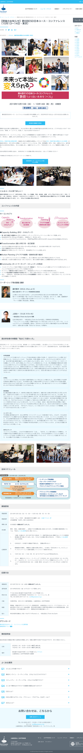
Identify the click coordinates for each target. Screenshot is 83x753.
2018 (77, 52)
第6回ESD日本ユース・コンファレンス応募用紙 (14, 624)
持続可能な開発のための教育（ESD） (24, 35)
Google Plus (15, 30)
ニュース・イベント (45, 8)
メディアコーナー (67, 8)
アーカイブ (79, 57)
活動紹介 (56, 8)
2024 (77, 42)
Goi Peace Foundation (39, 751)
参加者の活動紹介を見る (35, 123)
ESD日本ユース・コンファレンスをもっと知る (35, 161)
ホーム (39, 737)
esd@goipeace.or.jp (35, 596)
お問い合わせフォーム (35, 717)
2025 (77, 40)
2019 (77, 50)
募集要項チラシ (4, 626)
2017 (77, 53)
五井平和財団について (31, 8)
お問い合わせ (41, 741)
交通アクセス (45, 518)
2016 (77, 55)
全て (77, 28)
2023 (77, 44)
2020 (77, 48)
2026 (77, 39)
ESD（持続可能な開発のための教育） (57, 141)
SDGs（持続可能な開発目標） (9, 141)
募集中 (78, 33)
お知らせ (78, 29)
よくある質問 (22, 531)
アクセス (39, 652)
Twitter (9, 30)
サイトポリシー (48, 741)
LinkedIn (12, 30)
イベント (11, 35)
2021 (77, 47)
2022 (77, 45)
